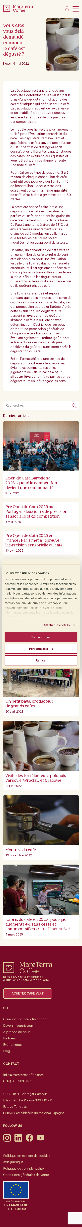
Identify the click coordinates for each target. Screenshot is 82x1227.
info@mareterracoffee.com (23, 1075)
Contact (11, 1063)
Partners (9, 1038)
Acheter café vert (28, 993)
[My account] (67, 9)
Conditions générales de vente (26, 1175)
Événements (12, 1044)
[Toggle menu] (75, 9)
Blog (6, 1051)
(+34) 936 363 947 (17, 1081)
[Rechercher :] (38, 405)
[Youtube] (41, 1140)
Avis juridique (13, 1162)
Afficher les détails (57, 625)
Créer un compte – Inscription (26, 1019)
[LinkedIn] (18, 1140)
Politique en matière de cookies (26, 1155)
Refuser (41, 660)
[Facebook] (29, 1140)
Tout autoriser (41, 637)
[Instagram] (7, 1140)
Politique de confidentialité (23, 1168)
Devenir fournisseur (18, 1025)
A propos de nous (16, 1032)
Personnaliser (38, 648)
